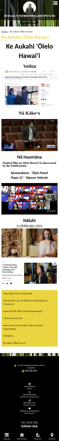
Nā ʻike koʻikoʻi (29, 395)
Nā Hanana (29, 387)
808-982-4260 (31, 370)
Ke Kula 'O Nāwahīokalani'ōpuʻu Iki (29, 15)
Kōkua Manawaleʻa (29, 412)
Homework (37, 439)
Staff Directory (22, 439)
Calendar (7, 439)
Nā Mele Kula (29, 403)
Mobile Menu (56, 3)
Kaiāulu (4, 31)
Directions (52, 439)
